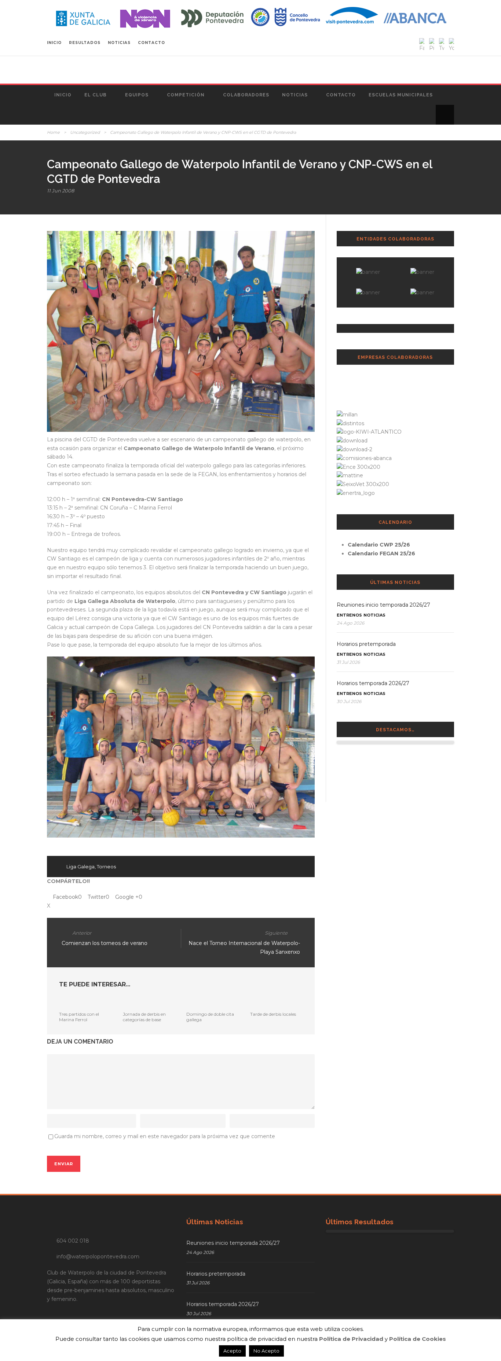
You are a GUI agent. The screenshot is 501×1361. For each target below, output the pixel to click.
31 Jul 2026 (348, 662)
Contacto (341, 95)
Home (53, 132)
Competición (186, 95)
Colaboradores (246, 95)
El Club (95, 95)
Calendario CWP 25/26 (379, 544)
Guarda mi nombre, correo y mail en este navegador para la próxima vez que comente (164, 1136)
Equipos (137, 95)
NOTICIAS (119, 42)
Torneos (106, 866)
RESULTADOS (84, 42)
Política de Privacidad (351, 1338)
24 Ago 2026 (350, 623)
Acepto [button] (232, 1351)
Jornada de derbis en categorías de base (144, 1016)
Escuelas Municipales (401, 95)
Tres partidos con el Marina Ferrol (79, 1016)
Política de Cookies (417, 1338)
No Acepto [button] (266, 1351)
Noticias (295, 95)
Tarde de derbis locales (273, 1014)
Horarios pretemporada (366, 644)
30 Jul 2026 (349, 701)
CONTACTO (151, 42)
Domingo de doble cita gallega (210, 1016)
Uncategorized (85, 132)
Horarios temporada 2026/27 (373, 683)
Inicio (63, 95)
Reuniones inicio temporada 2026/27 (383, 605)
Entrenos (349, 615)
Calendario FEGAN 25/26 (381, 553)
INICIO (54, 42)
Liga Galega (80, 866)
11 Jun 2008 (60, 191)
